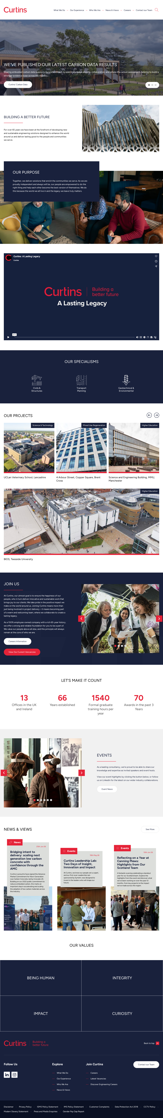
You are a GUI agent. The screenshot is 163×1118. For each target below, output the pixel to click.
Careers (127, 10)
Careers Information (18, 641)
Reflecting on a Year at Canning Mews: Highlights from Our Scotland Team (133, 863)
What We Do (59, 10)
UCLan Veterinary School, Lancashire (25, 477)
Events (71, 851)
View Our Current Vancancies (22, 652)
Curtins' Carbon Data (18, 84)
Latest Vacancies (98, 1078)
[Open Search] (156, 10)
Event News (107, 789)
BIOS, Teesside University (18, 559)
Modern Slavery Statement (16, 1111)
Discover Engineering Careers (104, 1084)
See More (150, 829)
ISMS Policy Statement (47, 1107)
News (17, 842)
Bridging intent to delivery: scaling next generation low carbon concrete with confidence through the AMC (26, 860)
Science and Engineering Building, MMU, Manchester (132, 479)
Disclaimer (8, 1107)
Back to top (149, 1043)
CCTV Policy (149, 1107)
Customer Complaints (99, 1107)
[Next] (156, 415)
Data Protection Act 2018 (126, 1107)
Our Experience (77, 10)
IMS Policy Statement (74, 1107)
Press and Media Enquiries (45, 1111)
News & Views (112, 10)
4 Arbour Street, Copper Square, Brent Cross (78, 479)
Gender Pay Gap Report (73, 1111)
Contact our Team (144, 10)
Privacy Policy (25, 1107)
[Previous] (149, 415)
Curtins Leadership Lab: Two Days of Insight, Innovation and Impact (80, 864)
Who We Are (94, 10)
